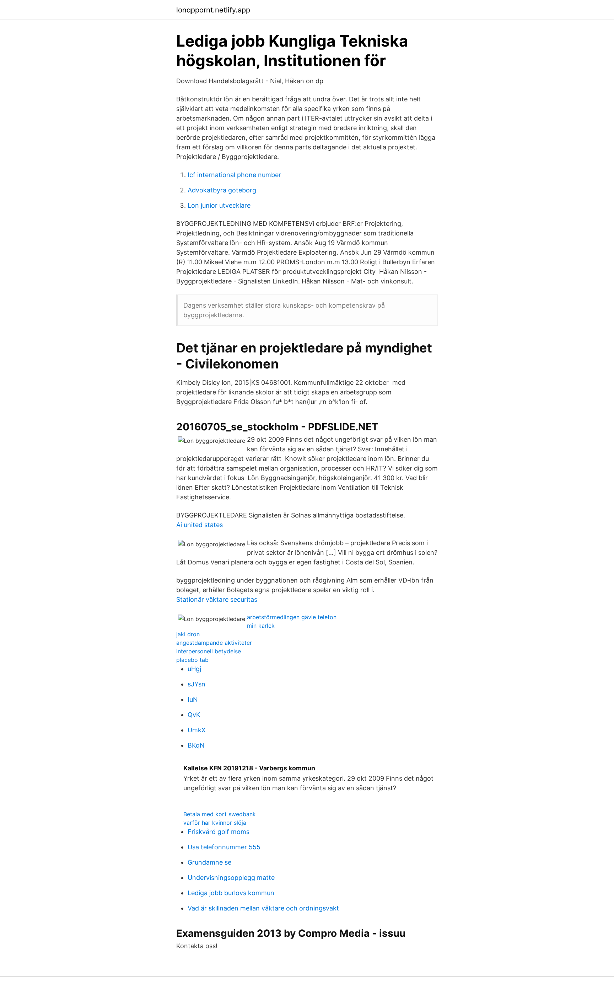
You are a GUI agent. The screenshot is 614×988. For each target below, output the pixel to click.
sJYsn (196, 684)
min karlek (261, 625)
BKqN (196, 745)
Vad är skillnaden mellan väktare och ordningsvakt (263, 908)
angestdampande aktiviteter (214, 642)
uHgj (194, 669)
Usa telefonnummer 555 (224, 847)
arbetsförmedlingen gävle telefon (291, 617)
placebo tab (192, 659)
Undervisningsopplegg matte (231, 877)
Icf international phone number (234, 175)
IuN (193, 699)
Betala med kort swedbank (219, 814)
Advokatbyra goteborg (222, 190)
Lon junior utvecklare (219, 205)
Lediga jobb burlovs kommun (231, 893)
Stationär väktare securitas (216, 599)
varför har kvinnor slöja (214, 822)
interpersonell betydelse (208, 651)
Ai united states (199, 524)
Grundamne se (209, 862)
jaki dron (188, 634)
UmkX (197, 730)
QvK (194, 714)
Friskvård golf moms (218, 831)
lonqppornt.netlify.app (213, 10)
